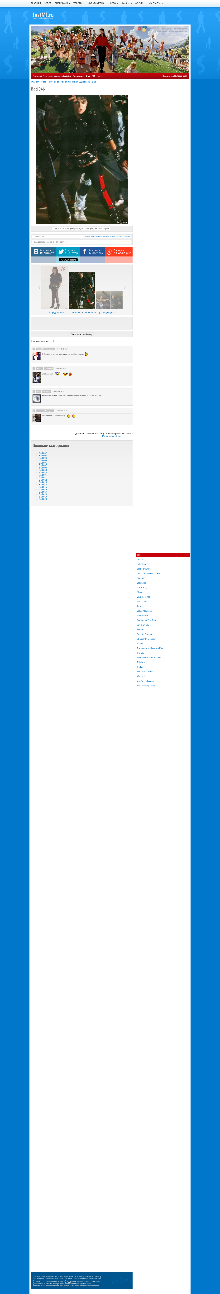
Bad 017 (43, 492)
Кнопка (86, 1278)
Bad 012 (43, 480)
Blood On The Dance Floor (149, 573)
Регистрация (78, 76)
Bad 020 (43, 499)
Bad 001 (43, 475)
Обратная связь (39, 1278)
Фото (43, 82)
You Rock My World (146, 685)
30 (94, 312)
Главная (35, 82)
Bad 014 (43, 484)
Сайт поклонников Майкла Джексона (47, 1276)
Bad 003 (43, 455)
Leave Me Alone (144, 611)
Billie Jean (141, 564)
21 (67, 312)
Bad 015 (43, 487)
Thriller (140, 667)
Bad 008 (43, 468)
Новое (100, 76)
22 (70, 312)
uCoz (99, 1276)
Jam (139, 606)
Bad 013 (43, 482)
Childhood (141, 583)
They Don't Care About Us (149, 657)
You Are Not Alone (145, 681)
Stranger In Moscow (146, 639)
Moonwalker (142, 615)
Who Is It (141, 676)
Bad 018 (43, 494)
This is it (141, 662)
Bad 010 (43, 472)
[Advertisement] (82, 323)
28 (89, 312)
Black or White (143, 569)
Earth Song (142, 587)
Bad (94, 82)
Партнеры (78, 1278)
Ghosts (140, 592)
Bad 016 (43, 489)
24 (76, 312)
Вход (88, 76)
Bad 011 (43, 477)
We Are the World (145, 671)
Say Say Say (143, 625)
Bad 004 (43, 458)
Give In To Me (143, 597)
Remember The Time (146, 620)
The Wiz (140, 653)
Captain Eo (142, 578)
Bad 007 (43, 465)
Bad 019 (43, 497)
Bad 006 (43, 463)
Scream (140, 629)
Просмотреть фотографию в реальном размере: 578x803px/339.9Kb (106, 236)
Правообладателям (55, 1278)
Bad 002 (43, 453)
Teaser (140, 643)
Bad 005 (43, 460)
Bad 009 (43, 470)
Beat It (140, 559)
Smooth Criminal (144, 634)
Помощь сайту (96, 1278)
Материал (50, 349)
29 (92, 312)
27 (86, 312)
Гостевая (68, 1278)
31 (97, 312)
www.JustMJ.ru (70, 1276)
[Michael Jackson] (49, 15)
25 (79, 312)
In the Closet (143, 601)
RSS (93, 76)
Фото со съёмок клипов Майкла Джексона (69, 82)
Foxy (42, 236)
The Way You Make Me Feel (150, 648)
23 (73, 312)
